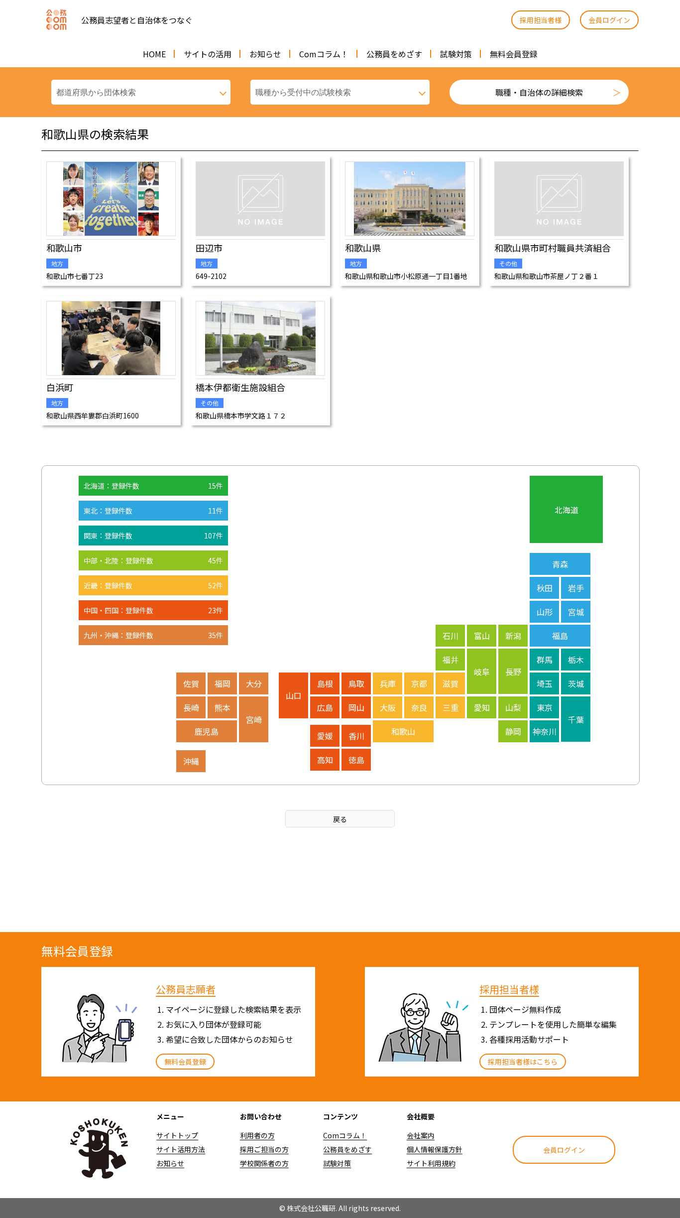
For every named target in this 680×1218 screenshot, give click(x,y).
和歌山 (403, 731)
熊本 (222, 707)
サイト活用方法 (180, 1149)
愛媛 (325, 736)
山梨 (513, 707)
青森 (560, 564)
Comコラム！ (323, 54)
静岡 (513, 731)
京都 (419, 683)
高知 (325, 760)
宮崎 (254, 719)
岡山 (356, 707)
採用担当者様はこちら (523, 1062)
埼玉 (545, 683)
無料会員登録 (514, 54)
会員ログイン (609, 20)
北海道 (566, 510)
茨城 (576, 683)
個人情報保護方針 (434, 1149)
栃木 (576, 660)
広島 (325, 707)
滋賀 (450, 683)
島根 (325, 683)
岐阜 (482, 671)
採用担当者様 (541, 20)
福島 (560, 636)
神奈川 (545, 731)
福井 (450, 660)
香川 (356, 736)
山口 (294, 695)
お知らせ (265, 54)
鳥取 (356, 683)
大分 (254, 683)
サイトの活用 (207, 54)
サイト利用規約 (431, 1163)
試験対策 (456, 54)
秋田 (545, 588)
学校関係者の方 (264, 1163)
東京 (545, 707)
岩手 (576, 588)
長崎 (191, 707)
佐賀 (191, 683)
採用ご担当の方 (264, 1149)
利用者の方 (257, 1135)
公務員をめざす (394, 54)
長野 (513, 671)
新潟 (513, 636)
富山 (482, 636)
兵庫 (388, 683)
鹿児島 (207, 731)
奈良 (419, 707)
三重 (450, 707)
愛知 (482, 707)
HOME (154, 54)
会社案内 (421, 1135)
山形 (545, 612)
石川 (450, 636)
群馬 (545, 660)
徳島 (356, 760)
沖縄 (191, 761)
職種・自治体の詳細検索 (539, 92)
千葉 (576, 719)
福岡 (222, 683)
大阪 (388, 707)
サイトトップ (177, 1135)
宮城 (576, 612)
